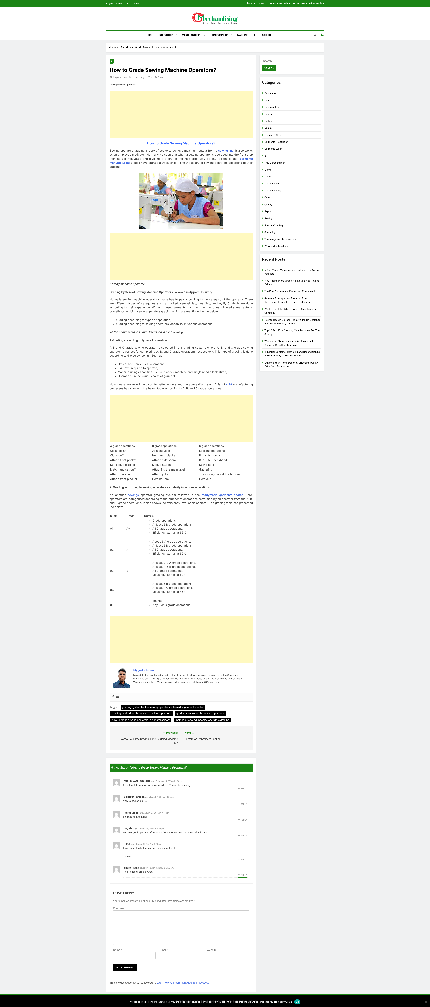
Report (268, 211)
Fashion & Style (273, 135)
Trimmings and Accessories (280, 239)
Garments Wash (273, 148)
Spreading (269, 232)
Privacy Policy (316, 3)
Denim (268, 127)
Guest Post (276, 3)
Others (268, 197)
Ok (297, 1001)
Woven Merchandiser (276, 246)
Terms (303, 3)
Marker (268, 169)
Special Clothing (273, 225)
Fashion (266, 35)
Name (117, 950)
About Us (250, 3)
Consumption (220, 35)
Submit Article (291, 3)
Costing (268, 114)
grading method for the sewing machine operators (141, 713)
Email (164, 950)
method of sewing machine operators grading (202, 720)
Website (211, 950)
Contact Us (263, 3)
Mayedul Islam (120, 77)
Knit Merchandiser (274, 162)
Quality (268, 204)
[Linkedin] (117, 697)
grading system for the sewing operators (200, 713)
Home (149, 35)
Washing (242, 35)
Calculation (270, 93)
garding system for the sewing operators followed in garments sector (162, 707)
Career (268, 100)
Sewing (268, 218)
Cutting (268, 121)
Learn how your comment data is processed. (182, 982)
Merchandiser (272, 183)
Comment (119, 908)
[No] (425, 1002)
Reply (244, 788)
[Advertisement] (181, 114)
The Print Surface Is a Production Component (289, 291)
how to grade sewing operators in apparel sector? (141, 720)
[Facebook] (112, 697)
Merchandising (192, 35)
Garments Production (276, 141)
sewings (133, 495)
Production (166, 35)
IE (254, 35)
